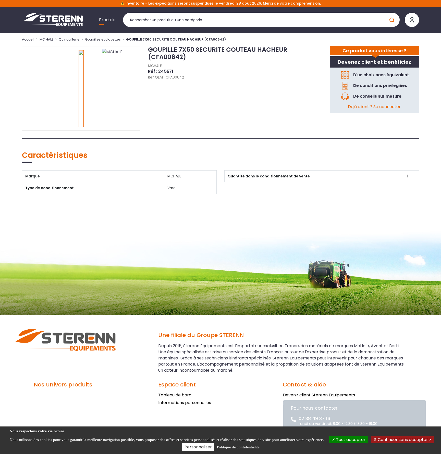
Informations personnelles (184, 403)
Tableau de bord (174, 395)
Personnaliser (198, 447)
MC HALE (46, 39)
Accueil (28, 39)
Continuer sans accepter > (404, 440)
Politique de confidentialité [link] (238, 447)
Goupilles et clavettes (103, 39)
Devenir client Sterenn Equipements (319, 395)
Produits (107, 20)
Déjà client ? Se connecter (374, 107)
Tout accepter (350, 440)
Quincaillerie (69, 39)
